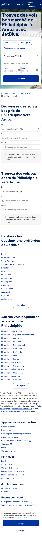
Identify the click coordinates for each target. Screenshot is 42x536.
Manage (21, 530)
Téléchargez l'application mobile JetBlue (18, 505)
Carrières (6, 444)
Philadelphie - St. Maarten (12, 352)
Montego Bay (7, 278)
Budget (4, 142)
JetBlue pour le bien (9, 488)
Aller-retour (9, 43)
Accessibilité (6, 464)
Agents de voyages (9, 437)
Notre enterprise (8, 430)
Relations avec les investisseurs (16, 440)
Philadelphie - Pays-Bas (11, 380)
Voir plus (21, 305)
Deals (14, 93)
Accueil (4, 93)
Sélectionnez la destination (16, 63)
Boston (4, 254)
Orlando (4, 271)
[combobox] (21, 129)
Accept (21, 523)
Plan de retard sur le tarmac (12, 471)
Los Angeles (6, 282)
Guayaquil (5, 292)
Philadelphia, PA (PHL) (13, 56)
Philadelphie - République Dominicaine (17, 335)
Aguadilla (5, 285)
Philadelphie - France (10, 359)
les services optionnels (22, 409)
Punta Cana (6, 275)
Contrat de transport (10, 468)
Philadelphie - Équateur (11, 342)
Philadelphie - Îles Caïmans (12, 369)
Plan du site (6, 447)
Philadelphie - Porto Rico (11, 331)
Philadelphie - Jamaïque (11, 338)
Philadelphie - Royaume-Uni (13, 345)
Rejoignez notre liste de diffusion (17, 502)
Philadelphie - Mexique (10, 376)
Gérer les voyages (31, 4)
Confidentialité (7, 478)
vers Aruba (25, 93)
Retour (24, 68)
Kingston (5, 268)
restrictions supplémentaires (12, 411)
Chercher (21, 78)
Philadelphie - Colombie (11, 348)
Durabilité (5, 492)
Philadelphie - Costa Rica (12, 373)
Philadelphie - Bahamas (11, 362)
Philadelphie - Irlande (10, 355)
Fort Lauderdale (8, 257)
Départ (6, 68)
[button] (25, 42)
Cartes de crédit (8, 427)
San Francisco (7, 289)
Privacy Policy (22, 517)
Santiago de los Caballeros (12, 264)
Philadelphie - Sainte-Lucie (12, 366)
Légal (3, 461)
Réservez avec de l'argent (15, 48)
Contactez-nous (8, 451)
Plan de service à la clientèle (13, 475)
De (5, 54)
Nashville (5, 296)
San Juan (5, 250)
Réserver (21, 4)
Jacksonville (6, 299)
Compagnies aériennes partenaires (16, 434)
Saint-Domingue (8, 261)
